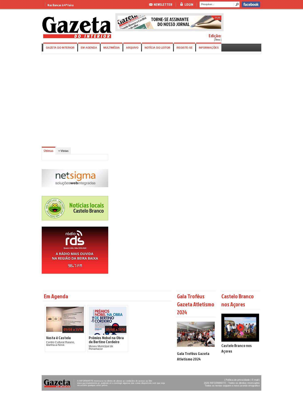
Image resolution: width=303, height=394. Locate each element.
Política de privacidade (238, 379)
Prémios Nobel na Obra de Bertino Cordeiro (106, 340)
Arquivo (132, 47)
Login (189, 4)
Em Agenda (89, 47)
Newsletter (163, 4)
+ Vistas (63, 150)
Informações (209, 47)
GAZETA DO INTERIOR (60, 47)
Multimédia (111, 47)
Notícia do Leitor (157, 47)
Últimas (48, 150)
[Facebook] (251, 6)
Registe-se (185, 47)
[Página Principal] (77, 37)
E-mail (255, 379)
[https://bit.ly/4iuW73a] (75, 272)
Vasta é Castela (58, 338)
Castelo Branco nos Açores (236, 348)
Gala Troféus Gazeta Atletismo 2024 (193, 356)
